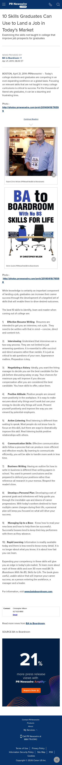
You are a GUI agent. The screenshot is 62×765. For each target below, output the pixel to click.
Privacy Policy (38, 748)
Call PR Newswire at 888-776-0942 (31, 738)
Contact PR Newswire (30, 719)
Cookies (31, 755)
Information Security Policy (21, 752)
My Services (30, 730)
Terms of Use (22, 748)
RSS (51, 752)
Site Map (41, 752)
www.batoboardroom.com (38, 591)
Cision (36, 760)
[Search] (58, 4)
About (30, 726)
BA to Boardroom (35, 623)
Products (30, 723)
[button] (31, 151)
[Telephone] (50, 4)
